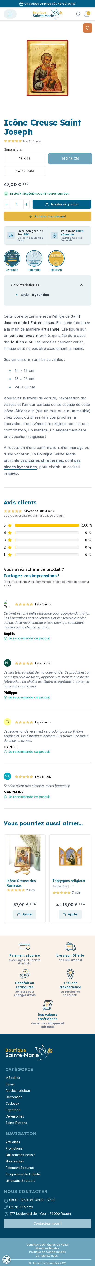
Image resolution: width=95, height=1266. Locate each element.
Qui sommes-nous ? (20, 1155)
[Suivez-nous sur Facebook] (46, 1241)
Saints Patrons (16, 1123)
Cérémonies (15, 1116)
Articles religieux (18, 1090)
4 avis (37, 141)
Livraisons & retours (20, 1180)
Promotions (14, 1148)
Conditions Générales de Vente (47, 1244)
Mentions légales (47, 1248)
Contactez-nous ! (47, 1223)
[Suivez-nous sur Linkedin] (49, 1241)
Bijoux (10, 1084)
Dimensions (13, 149)
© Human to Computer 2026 (48, 1263)
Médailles (13, 1078)
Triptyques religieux (68, 881)
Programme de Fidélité (23, 1174)
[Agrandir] (47, 68)
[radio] (25, 158)
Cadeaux (12, 1103)
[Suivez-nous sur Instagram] (47, 1241)
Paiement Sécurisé (20, 1168)
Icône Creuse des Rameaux (21, 883)
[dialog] (6, 1259)
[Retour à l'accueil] (28, 1052)
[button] (8, 878)
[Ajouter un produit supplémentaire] (27, 204)
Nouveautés (15, 1161)
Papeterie (13, 1110)
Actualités (13, 1142)
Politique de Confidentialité (47, 1252)
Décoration (14, 1097)
